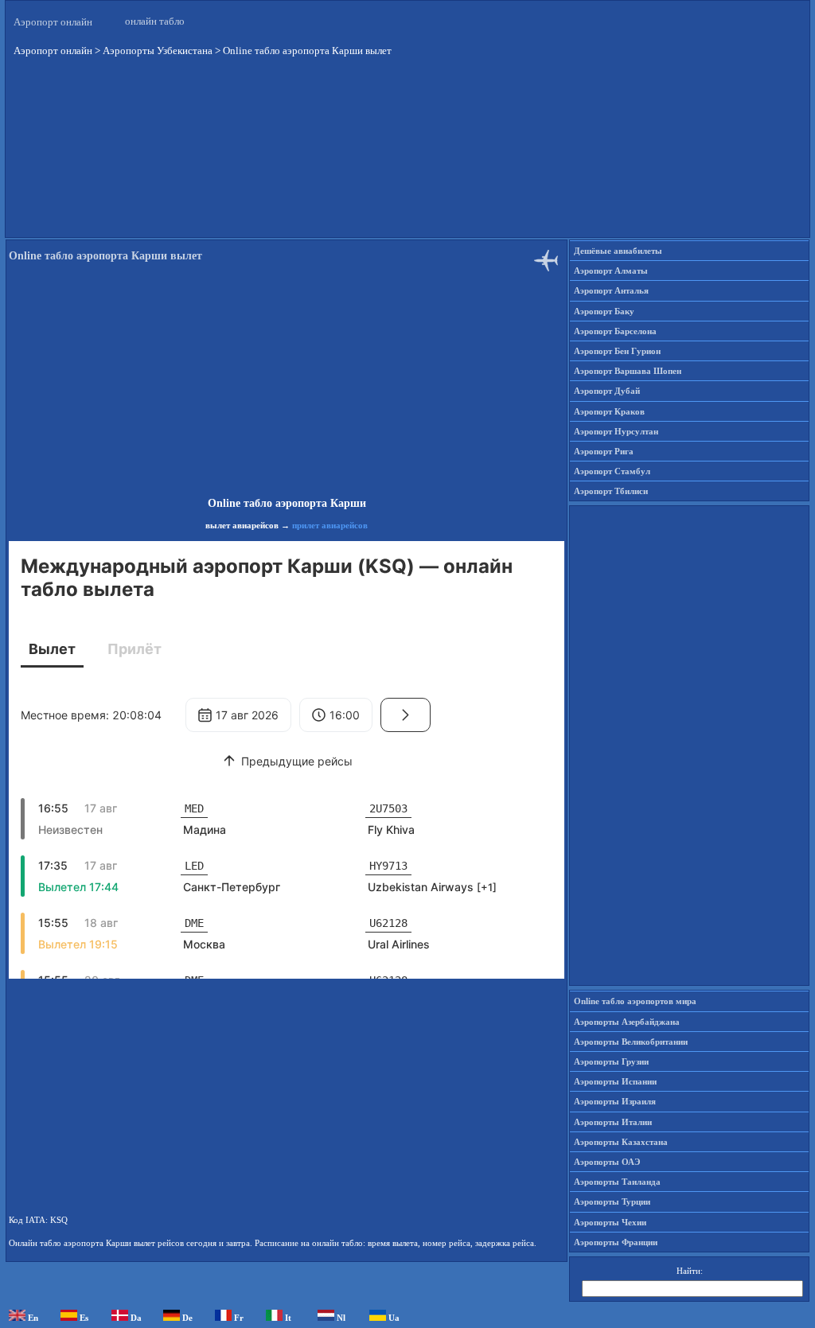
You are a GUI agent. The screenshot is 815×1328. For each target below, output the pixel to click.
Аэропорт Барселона (615, 331)
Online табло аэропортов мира (635, 1001)
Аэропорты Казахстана (621, 1142)
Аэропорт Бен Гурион (617, 351)
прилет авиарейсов (330, 525)
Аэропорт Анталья (611, 290)
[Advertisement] (407, 158)
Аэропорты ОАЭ (607, 1161)
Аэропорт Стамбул (612, 471)
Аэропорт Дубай (607, 390)
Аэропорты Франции (615, 1242)
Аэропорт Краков (609, 411)
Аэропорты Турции (612, 1201)
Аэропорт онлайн (53, 22)
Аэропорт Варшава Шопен (627, 371)
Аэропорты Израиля (615, 1101)
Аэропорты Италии (613, 1122)
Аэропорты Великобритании (631, 1041)
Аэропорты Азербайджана (627, 1021)
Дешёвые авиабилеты (618, 250)
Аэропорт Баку (604, 311)
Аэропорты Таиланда (617, 1181)
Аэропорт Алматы (611, 270)
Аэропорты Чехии (610, 1222)
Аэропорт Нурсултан (616, 431)
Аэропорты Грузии (611, 1061)
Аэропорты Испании (615, 1081)
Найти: (690, 1270)
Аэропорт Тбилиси (611, 491)
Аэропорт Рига (604, 451)
